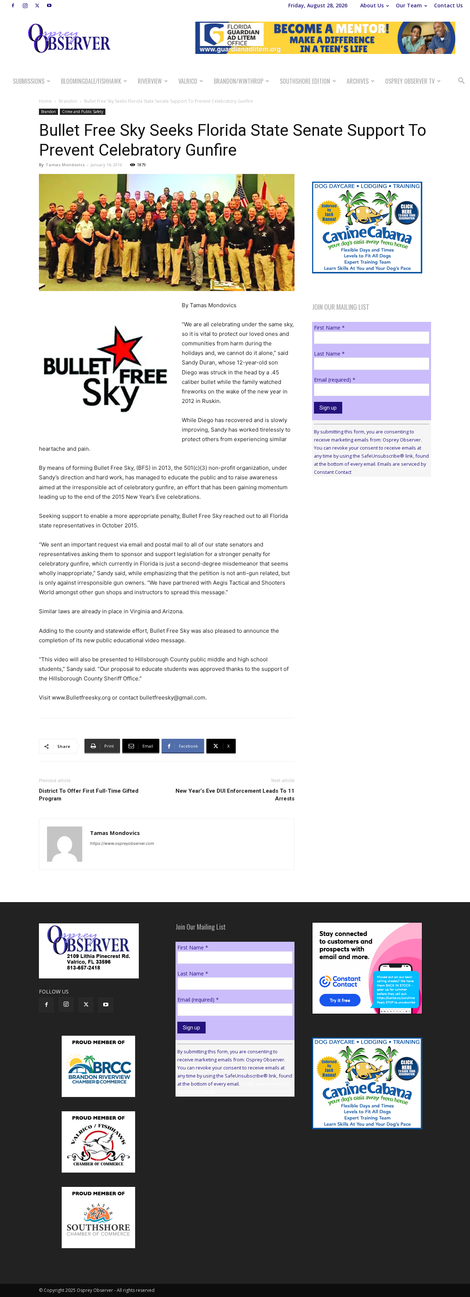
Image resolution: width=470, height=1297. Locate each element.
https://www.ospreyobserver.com (122, 843)
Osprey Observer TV (410, 81)
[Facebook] (12, 5)
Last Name (329, 353)
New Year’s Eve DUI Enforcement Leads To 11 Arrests (235, 795)
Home (45, 101)
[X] (37, 5)
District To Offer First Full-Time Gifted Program (88, 795)
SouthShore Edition (305, 81)
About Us (372, 5)
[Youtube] (49, 5)
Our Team (409, 5)
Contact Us (448, 5)
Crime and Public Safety (82, 111)
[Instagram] (24, 5)
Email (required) (334, 379)
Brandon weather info (367, 549)
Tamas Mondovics (65, 164)
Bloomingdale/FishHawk (91, 81)
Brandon (68, 101)
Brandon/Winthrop (238, 81)
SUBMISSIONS (28, 81)
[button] (461, 81)
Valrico (187, 81)
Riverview (150, 81)
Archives (358, 81)
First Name (329, 327)
